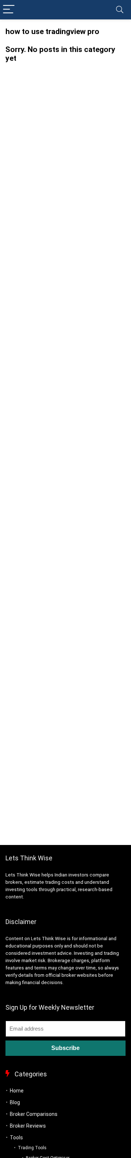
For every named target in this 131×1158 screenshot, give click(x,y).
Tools (16, 1137)
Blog (15, 1102)
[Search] (119, 9)
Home (17, 1091)
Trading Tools (32, 1147)
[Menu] (8, 9)
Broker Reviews (28, 1126)
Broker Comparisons (33, 1114)
